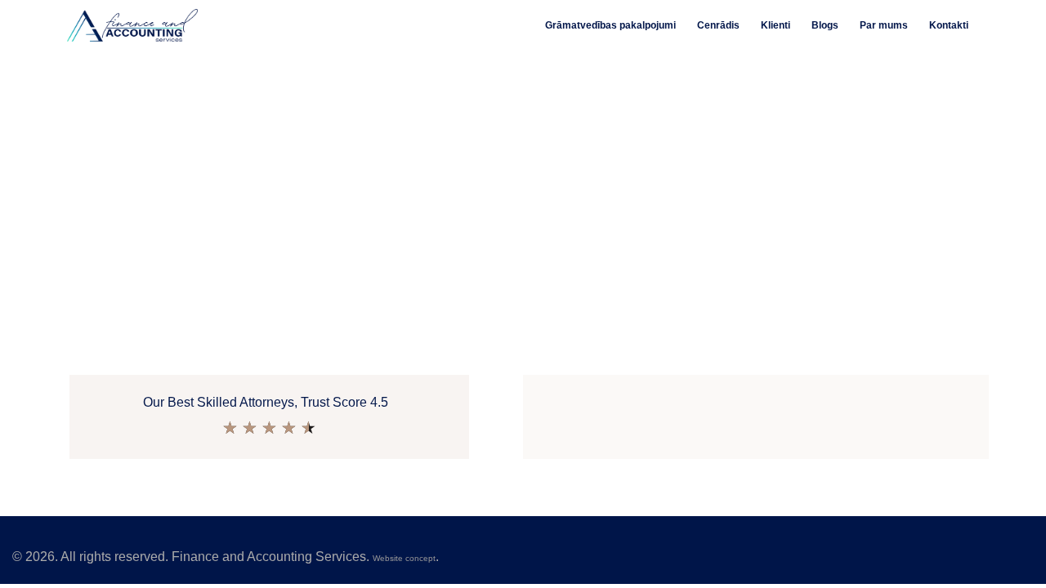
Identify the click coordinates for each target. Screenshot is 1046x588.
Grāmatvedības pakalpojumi (610, 25)
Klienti (775, 25)
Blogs (824, 25)
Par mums (884, 25)
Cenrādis (718, 25)
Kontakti (948, 25)
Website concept (404, 558)
